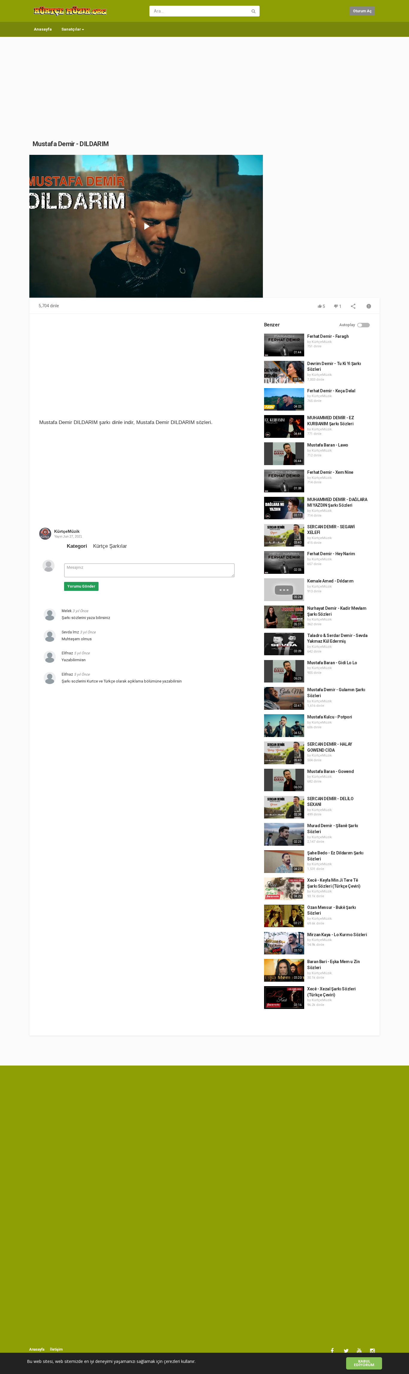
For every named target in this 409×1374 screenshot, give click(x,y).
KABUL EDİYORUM (364, 1363)
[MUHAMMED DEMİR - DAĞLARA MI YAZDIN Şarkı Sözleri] (284, 508)
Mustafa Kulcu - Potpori (329, 717)
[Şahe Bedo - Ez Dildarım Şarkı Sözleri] (284, 861)
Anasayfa (43, 29)
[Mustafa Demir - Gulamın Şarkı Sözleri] (284, 698)
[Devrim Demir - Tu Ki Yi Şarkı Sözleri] (284, 372)
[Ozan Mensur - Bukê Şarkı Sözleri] (284, 916)
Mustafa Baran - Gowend (330, 771)
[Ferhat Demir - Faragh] (284, 345)
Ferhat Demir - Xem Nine (330, 472)
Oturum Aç (362, 11)
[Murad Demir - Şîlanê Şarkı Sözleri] (284, 834)
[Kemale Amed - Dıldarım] (284, 589)
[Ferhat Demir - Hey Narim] (284, 562)
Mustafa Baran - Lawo (327, 445)
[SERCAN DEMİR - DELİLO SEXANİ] (284, 807)
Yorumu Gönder (81, 586)
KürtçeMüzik (67, 531)
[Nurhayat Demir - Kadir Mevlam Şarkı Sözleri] (284, 617)
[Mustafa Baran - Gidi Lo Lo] (284, 671)
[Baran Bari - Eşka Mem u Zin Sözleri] (284, 970)
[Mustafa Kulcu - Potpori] (284, 725)
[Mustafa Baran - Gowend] (284, 780)
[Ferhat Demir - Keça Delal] (284, 399)
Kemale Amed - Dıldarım (330, 581)
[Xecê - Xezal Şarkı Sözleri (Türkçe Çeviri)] (284, 997)
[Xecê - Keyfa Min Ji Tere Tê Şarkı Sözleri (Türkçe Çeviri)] (284, 888)
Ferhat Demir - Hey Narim (331, 553)
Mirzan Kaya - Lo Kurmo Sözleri (337, 934)
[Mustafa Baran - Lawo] (284, 453)
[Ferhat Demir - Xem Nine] (284, 481)
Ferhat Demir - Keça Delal (331, 390)
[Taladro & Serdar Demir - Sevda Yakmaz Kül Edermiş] (284, 644)
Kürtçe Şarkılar (110, 546)
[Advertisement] (204, 82)
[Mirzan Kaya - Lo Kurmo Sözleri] (284, 943)
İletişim (56, 1349)
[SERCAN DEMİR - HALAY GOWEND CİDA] (284, 753)
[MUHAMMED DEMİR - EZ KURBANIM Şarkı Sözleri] (284, 426)
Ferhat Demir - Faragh (328, 336)
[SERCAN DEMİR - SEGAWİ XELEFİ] (284, 535)
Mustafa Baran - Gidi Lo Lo (332, 662)
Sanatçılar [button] (71, 29)
